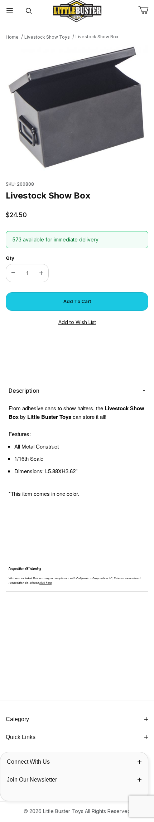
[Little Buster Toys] (77, 10)
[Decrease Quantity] (13, 273)
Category (17, 719)
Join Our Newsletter (32, 780)
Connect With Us (28, 762)
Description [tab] (24, 390)
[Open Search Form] (29, 11)
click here (45, 582)
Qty (10, 258)
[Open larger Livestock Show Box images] (77, 108)
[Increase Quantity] (41, 273)
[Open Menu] (9, 11)
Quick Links (20, 737)
